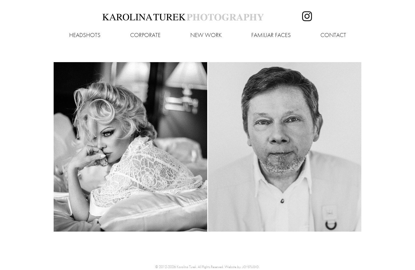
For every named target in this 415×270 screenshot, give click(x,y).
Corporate (145, 35)
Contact (333, 35)
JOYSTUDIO (251, 267)
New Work (206, 35)
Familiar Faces (271, 35)
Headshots (85, 35)
